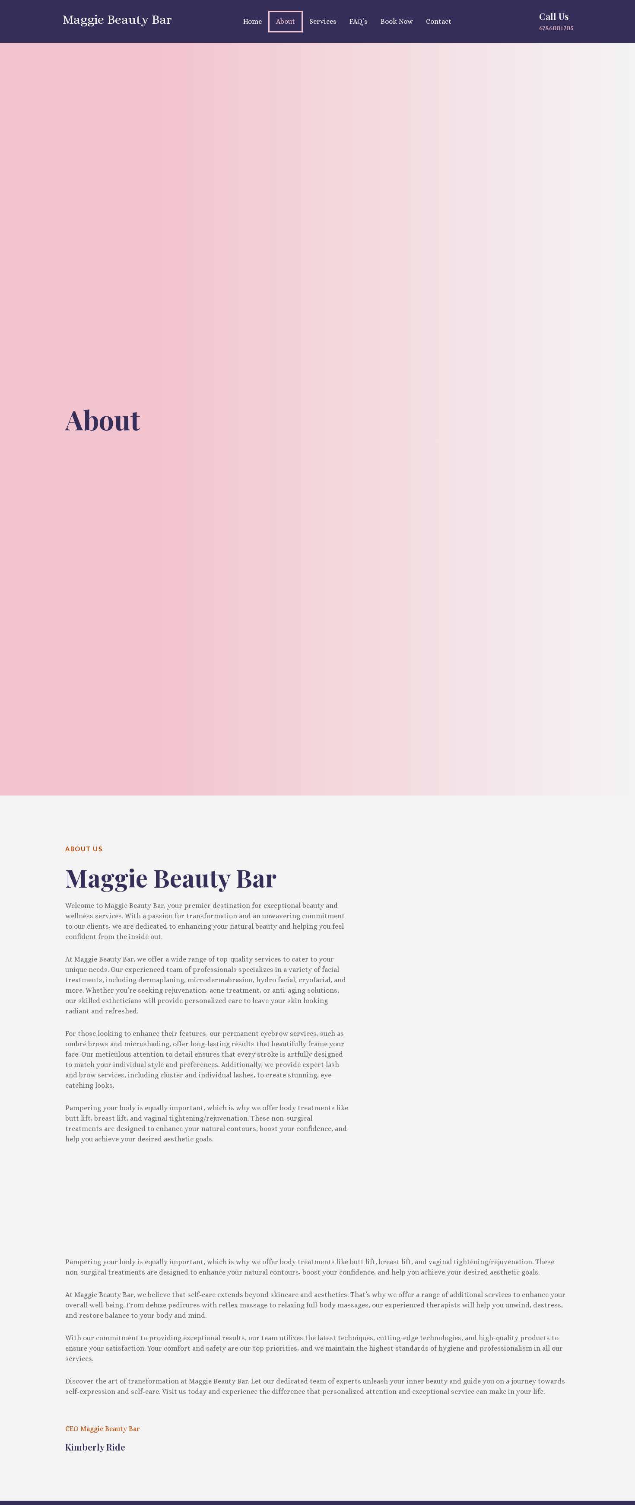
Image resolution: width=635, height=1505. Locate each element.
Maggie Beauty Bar (117, 19)
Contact (438, 21)
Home (252, 21)
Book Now (397, 21)
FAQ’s (358, 21)
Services (323, 21)
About (285, 21)
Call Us (554, 16)
